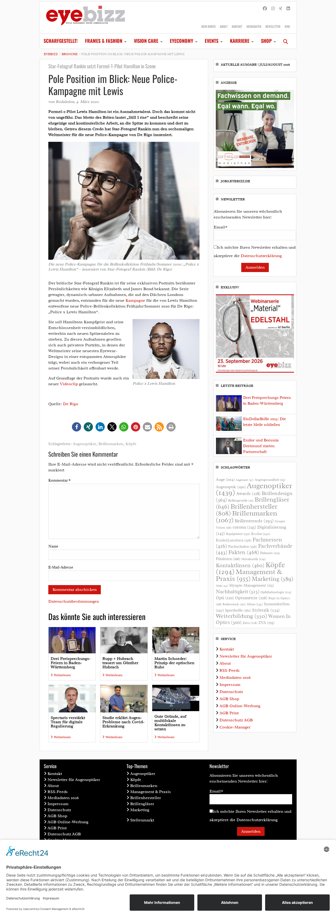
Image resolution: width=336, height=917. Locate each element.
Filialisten (228, 558)
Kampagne (135, 300)
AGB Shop (229, 698)
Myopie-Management (251, 585)
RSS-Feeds (229, 670)
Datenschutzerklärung (261, 255)
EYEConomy (181, 40)
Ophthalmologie (275, 592)
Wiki (287, 26)
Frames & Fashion (103, 40)
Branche (69, 54)
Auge (225, 479)
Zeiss (250, 623)
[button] (76, 426)
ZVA (266, 622)
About (224, 26)
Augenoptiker (84, 443)
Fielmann (270, 553)
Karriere (239, 40)
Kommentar (59, 480)
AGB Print (229, 713)
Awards (248, 493)
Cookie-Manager (234, 727)
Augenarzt (245, 480)
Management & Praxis (249, 575)
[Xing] (280, 9)
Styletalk (266, 610)
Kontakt (237, 26)
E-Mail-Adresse (60, 567)
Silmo (255, 604)
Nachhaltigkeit (237, 591)
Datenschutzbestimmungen (73, 601)
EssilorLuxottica (233, 540)
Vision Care (146, 40)
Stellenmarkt (142, 820)
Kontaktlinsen (240, 565)
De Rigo (70, 404)
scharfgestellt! (61, 40)
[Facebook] (265, 9)
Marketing (272, 579)
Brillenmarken (110, 443)
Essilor (260, 534)
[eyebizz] (85, 18)
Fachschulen (242, 546)
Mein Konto (208, 26)
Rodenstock (234, 604)
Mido (222, 585)
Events (211, 40)
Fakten (243, 552)
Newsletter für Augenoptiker (245, 656)
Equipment (238, 534)
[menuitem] (60, 41)
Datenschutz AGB (236, 720)
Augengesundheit (270, 480)
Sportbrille (238, 610)
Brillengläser (142, 803)
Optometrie (251, 598)
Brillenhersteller (145, 797)
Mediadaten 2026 (235, 677)
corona (244, 527)
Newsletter (272, 26)
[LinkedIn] (288, 9)
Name (53, 546)
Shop (266, 40)
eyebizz (51, 54)
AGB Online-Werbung (239, 705)
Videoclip (69, 384)
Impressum (229, 684)
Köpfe (130, 443)
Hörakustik (254, 559)
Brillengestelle (241, 501)
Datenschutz (231, 691)
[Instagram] (273, 9)
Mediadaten (253, 26)
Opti (225, 598)
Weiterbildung (241, 616)
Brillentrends (254, 521)
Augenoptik (231, 486)
